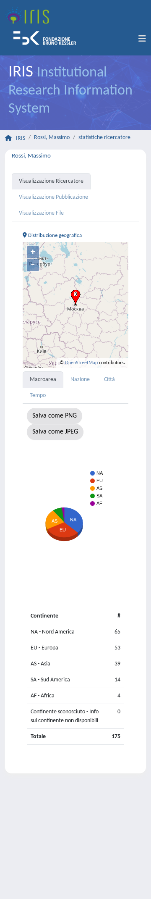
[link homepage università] (47, 39)
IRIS (20, 138)
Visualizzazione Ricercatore (51, 181)
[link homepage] (30, 16)
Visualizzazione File (41, 213)
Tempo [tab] (38, 395)
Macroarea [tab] (43, 379)
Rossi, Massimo (52, 137)
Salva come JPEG (55, 431)
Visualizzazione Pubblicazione (53, 197)
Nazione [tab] (80, 379)
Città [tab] (109, 379)
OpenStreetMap (81, 362)
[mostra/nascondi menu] (142, 39)
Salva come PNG (54, 416)
